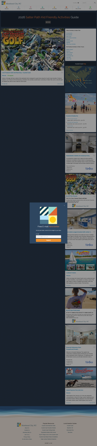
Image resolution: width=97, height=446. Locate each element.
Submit (48, 240)
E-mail (37, 234)
